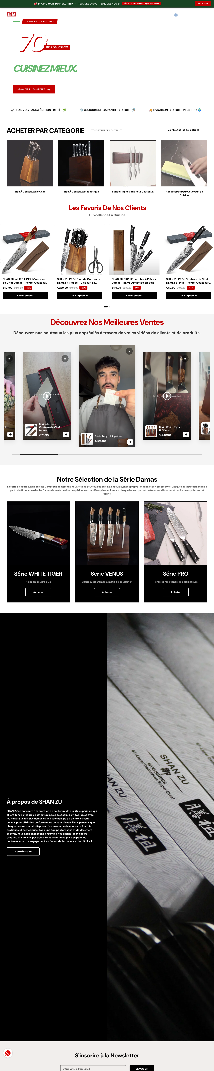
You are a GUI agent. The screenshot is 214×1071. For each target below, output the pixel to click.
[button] (183, 15)
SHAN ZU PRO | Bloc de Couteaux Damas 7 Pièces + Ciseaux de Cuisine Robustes (78, 282)
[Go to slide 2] (109, 306)
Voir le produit (25, 295)
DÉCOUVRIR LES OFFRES (34, 89)
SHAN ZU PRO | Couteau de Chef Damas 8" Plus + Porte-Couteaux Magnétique (187, 282)
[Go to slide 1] (106, 306)
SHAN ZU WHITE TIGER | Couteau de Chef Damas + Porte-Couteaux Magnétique (25, 282)
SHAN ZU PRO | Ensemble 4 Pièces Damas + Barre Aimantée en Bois (134, 280)
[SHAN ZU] (11, 15)
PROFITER (203, 3)
